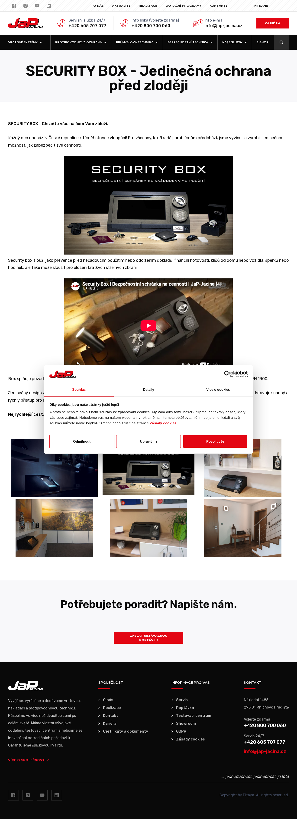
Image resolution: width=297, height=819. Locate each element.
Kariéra (273, 23)
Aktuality (121, 5)
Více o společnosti (26, 760)
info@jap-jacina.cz (223, 25)
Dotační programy (183, 5)
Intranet (261, 5)
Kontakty (218, 5)
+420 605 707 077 (87, 25)
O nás (98, 5)
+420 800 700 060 (151, 25)
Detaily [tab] (148, 389)
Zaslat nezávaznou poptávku (148, 638)
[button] (25, 42)
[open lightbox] (54, 468)
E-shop (262, 42)
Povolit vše (215, 441)
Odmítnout (81, 441)
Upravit (146, 441)
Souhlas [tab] (79, 389)
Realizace (148, 5)
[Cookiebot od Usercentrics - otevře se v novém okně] (227, 374)
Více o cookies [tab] (218, 389)
